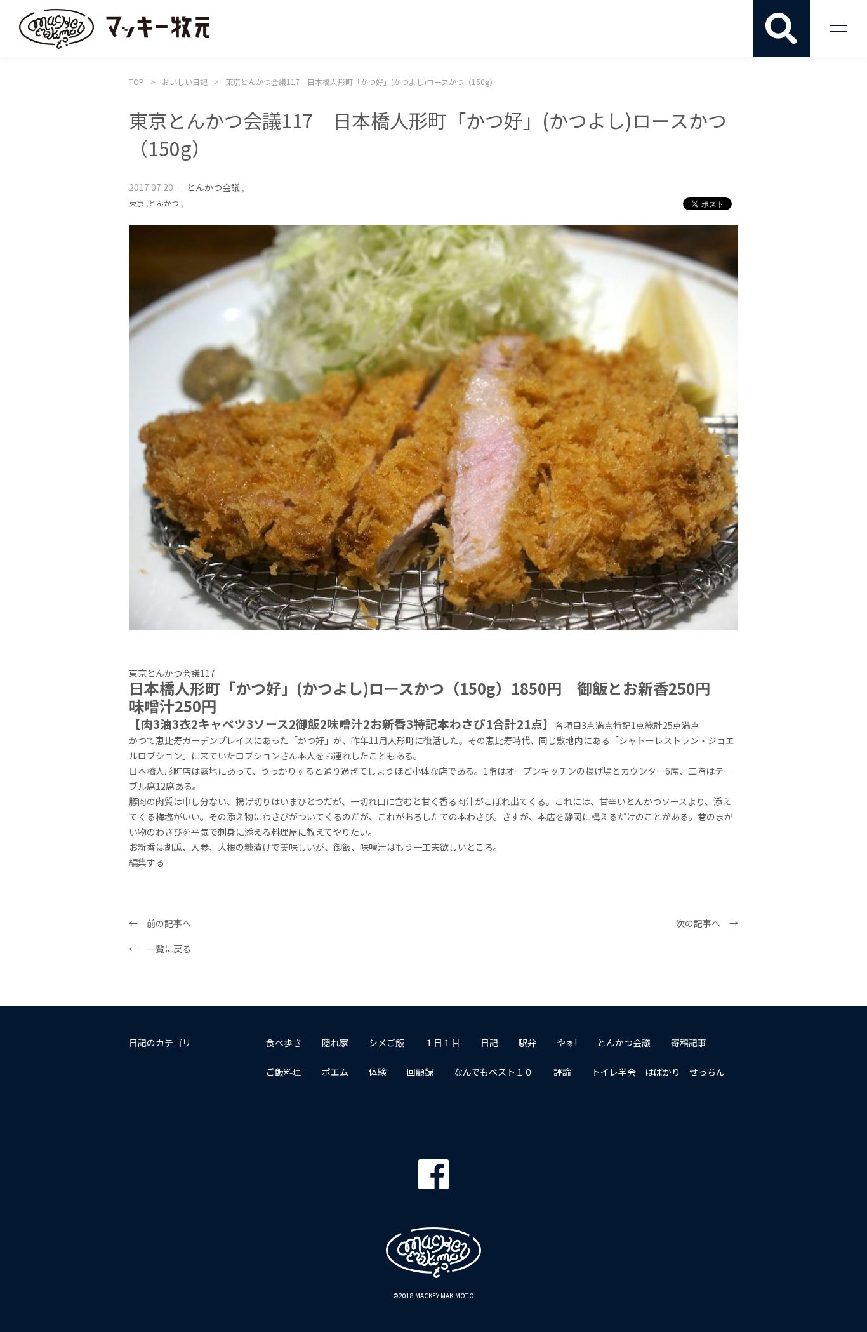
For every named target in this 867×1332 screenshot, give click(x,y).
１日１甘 (442, 1042)
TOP (136, 81)
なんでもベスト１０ (493, 1071)
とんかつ (164, 202)
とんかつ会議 (213, 187)
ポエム (335, 1071)
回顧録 (420, 1071)
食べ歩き (283, 1042)
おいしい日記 (185, 81)
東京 (136, 202)
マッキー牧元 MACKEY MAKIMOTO (114, 28)
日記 (489, 1042)
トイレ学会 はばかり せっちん (658, 1071)
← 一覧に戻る (160, 948)
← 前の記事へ (160, 923)
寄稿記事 (688, 1042)
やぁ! (567, 1042)
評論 (562, 1071)
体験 (378, 1071)
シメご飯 (386, 1042)
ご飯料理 (283, 1071)
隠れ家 (335, 1042)
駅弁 (527, 1042)
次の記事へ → (707, 923)
